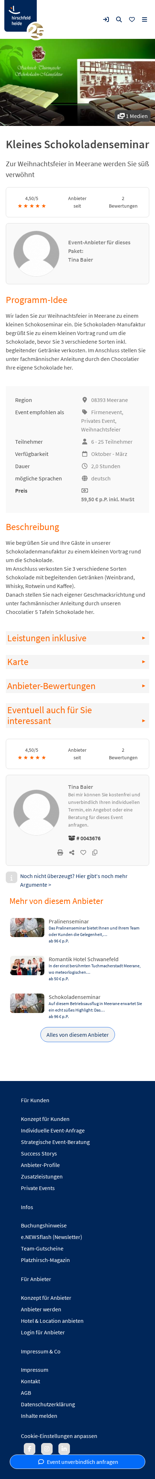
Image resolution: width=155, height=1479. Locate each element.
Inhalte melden (39, 1415)
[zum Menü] (144, 19)
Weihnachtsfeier (101, 429)
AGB (26, 1392)
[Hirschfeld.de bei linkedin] (64, 1449)
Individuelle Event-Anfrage (53, 1130)
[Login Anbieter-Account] (106, 19)
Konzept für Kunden (45, 1118)
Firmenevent (106, 412)
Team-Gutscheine (42, 1248)
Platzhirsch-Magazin (45, 1259)
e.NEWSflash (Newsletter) (51, 1236)
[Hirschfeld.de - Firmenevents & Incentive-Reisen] (20, 16)
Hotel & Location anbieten (52, 1320)
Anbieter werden (41, 1309)
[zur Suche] (119, 19)
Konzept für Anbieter (46, 1297)
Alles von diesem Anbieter (77, 1034)
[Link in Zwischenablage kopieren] (94, 852)
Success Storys (39, 1153)
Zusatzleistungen (42, 1176)
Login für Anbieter (43, 1332)
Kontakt (30, 1381)
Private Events (38, 1187)
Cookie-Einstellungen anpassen (59, 1435)
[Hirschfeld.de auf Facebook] (29, 1449)
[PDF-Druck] (60, 852)
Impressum (34, 1369)
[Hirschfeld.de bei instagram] (47, 1449)
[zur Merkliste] (132, 19)
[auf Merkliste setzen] (83, 852)
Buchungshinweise (44, 1225)
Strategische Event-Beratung (55, 1141)
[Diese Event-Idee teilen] (71, 852)
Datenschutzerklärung (48, 1404)
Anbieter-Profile (40, 1164)
